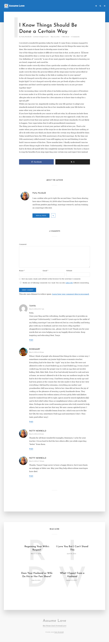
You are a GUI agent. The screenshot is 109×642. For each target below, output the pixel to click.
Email (45, 270)
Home (64, 6)
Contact (82, 6)
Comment (22, 244)
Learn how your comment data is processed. (70, 294)
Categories (72, 6)
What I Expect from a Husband (72, 575)
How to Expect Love (42, 37)
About (90, 6)
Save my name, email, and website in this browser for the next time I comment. (51, 279)
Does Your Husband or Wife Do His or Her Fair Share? (36, 575)
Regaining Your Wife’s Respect (36, 548)
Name (22, 270)
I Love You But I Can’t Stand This (72, 548)
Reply (31, 340)
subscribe (69, 283)
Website (69, 270)
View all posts (41, 215)
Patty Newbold (26, 37)
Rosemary (34, 349)
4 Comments (75, 37)
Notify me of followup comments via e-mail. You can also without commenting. (55, 283)
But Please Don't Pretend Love (54, 626)
